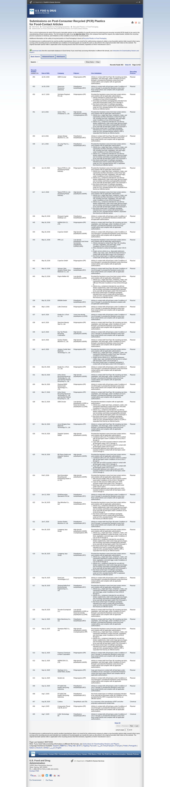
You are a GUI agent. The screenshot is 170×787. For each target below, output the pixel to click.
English (58, 748)
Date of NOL (46, 73)
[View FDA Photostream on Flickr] (58, 776)
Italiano (32, 748)
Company (61, 73)
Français (119, 746)
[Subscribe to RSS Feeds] (43, 776)
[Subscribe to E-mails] (39, 776)
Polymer (76, 73)
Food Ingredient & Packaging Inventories (56, 27)
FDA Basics (92, 754)
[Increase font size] (139, 2)
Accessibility (43, 754)
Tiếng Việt (71, 746)
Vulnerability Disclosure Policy (70, 754)
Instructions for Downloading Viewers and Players (101, 744)
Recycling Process (133, 72)
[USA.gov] (33, 776)
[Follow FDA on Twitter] (47, 776)
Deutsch (39, 748)
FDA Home (35, 27)
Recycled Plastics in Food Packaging (85, 27)
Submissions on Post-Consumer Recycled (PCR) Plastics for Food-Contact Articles (60, 28)
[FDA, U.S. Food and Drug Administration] (42, 14)
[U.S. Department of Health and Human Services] (44, 3)
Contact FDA (53, 754)
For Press (49, 780)
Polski (125, 746)
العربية (100, 746)
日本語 (46, 748)
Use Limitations (96, 73)
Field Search (61, 56)
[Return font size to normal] (137, 2)
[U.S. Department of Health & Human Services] (87, 761)
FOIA (99, 754)
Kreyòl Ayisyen (109, 746)
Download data (37, 51)
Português (132, 746)
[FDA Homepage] (33, 754)
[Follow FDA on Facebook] (51, 776)
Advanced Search (48, 56)
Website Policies (133, 754)
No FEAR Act (106, 754)
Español (56, 746)
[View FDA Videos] (55, 776)
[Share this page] (136, 23)
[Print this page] (132, 23)
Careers (84, 754)
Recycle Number (33, 70)
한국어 (79, 746)
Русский (93, 746)
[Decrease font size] (136, 2)
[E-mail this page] (139, 23)
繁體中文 (63, 746)
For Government (35, 780)
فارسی (52, 748)
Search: (33, 62)
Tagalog (86, 746)
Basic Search (35, 56)
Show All (128, 65)
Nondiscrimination (119, 754)
